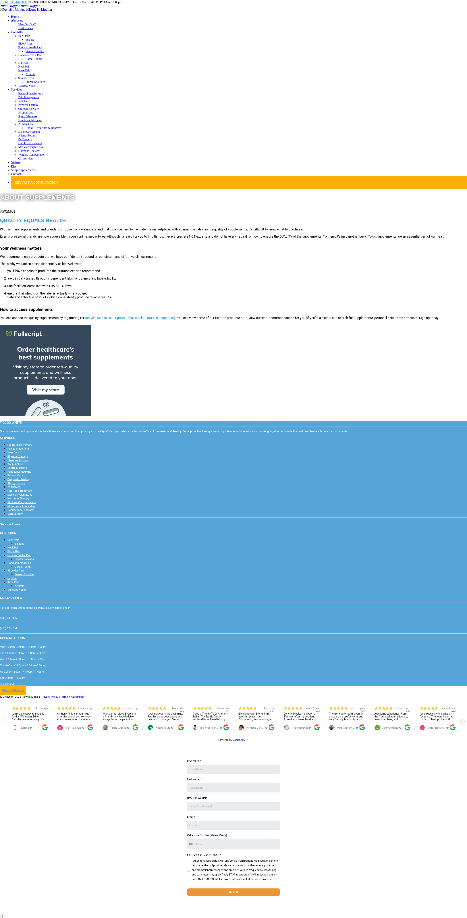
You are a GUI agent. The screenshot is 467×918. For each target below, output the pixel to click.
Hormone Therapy (29, 150)
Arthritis (30, 74)
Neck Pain (24, 66)
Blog (14, 166)
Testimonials (25, 28)
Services (16, 89)
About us (17, 20)
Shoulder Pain (26, 78)
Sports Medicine (27, 116)
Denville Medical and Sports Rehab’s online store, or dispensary (130, 318)
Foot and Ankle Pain (30, 47)
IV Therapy (25, 139)
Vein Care (24, 101)
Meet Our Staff (27, 24)
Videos (15, 162)
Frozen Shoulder (35, 81)
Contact (16, 174)
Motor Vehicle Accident (21, 506)
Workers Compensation (31, 154)
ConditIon (17, 32)
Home (15, 16)
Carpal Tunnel (34, 58)
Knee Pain (24, 70)
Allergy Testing (27, 135)
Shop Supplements (23, 170)
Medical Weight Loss (30, 147)
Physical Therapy (28, 104)
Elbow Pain (25, 43)
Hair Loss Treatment (30, 143)
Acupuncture (25, 112)
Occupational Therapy (20, 510)
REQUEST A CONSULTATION (36, 182)
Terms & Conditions (72, 696)
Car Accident (25, 158)
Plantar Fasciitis (35, 51)
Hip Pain (23, 62)
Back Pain (24, 35)
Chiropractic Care (28, 108)
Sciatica (30, 39)
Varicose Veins (26, 85)
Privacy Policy (50, 696)
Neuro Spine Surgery (30, 93)
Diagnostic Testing (29, 131)
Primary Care (26, 124)
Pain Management (28, 97)
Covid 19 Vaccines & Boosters (43, 127)
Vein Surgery (15, 513)
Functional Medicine (30, 120)
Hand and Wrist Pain (30, 55)
